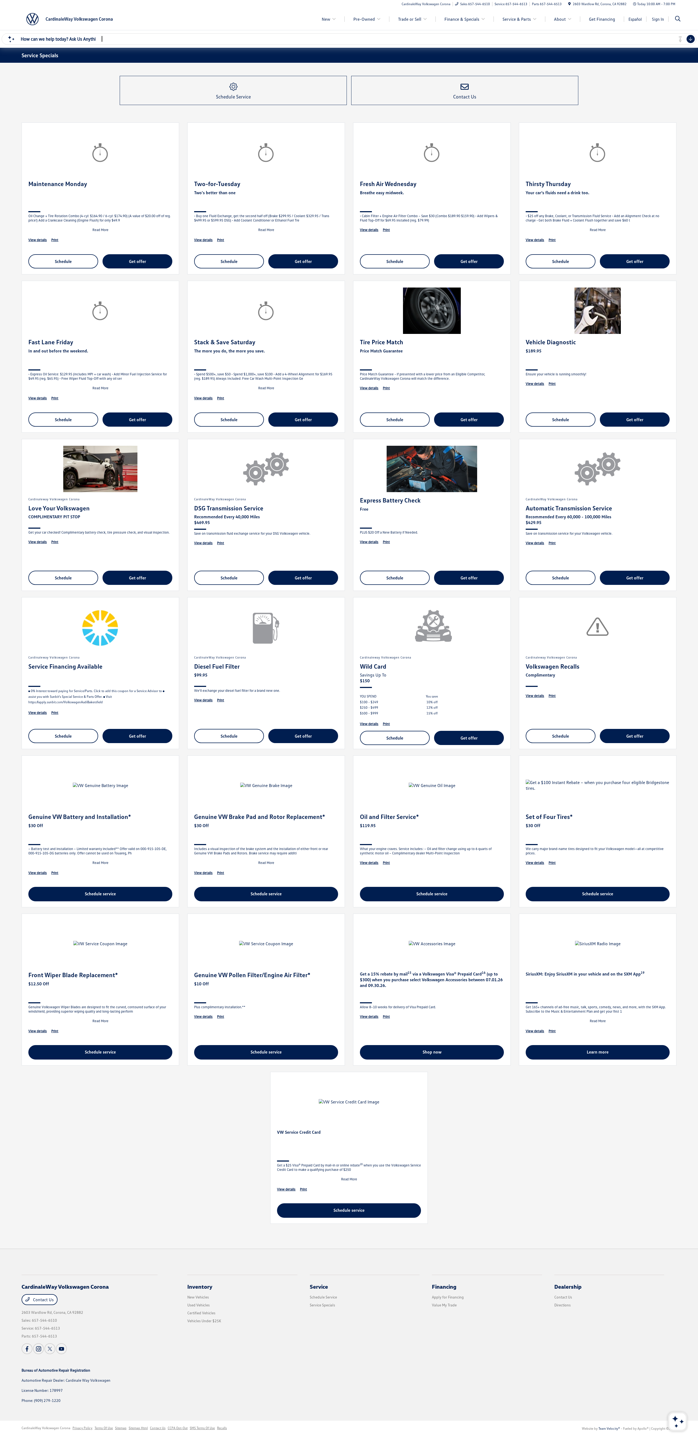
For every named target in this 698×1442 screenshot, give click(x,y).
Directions (562, 1305)
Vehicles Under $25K (204, 1320)
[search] (678, 19)
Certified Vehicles (201, 1313)
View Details (37, 240)
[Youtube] (61, 1348)
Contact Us (43, 1299)
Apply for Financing (448, 1297)
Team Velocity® (609, 1428)
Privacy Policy (82, 1428)
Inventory (199, 1286)
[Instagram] (38, 1348)
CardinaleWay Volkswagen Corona (46, 1428)
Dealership (568, 1286)
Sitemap (121, 1428)
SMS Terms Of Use (202, 1428)
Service (319, 1286)
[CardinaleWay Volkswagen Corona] (68, 18)
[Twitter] (49, 1348)
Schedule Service (323, 1297)
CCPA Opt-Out (178, 1428)
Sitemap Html (138, 1428)
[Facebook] (27, 1348)
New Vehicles (198, 1297)
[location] (569, 4)
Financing (444, 1286)
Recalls (222, 1428)
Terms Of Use (104, 1428)
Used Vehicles (198, 1305)
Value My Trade (444, 1305)
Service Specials (322, 1305)
